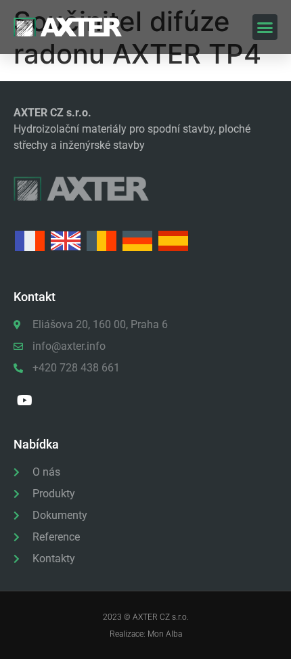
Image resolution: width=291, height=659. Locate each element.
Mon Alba (165, 634)
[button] (265, 27)
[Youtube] (24, 400)
